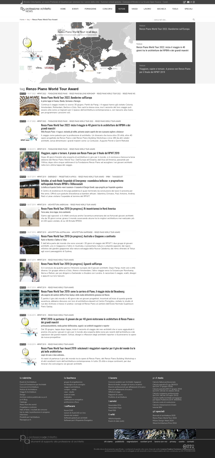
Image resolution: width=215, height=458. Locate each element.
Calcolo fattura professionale (164, 382)
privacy (173, 441)
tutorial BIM (157, 407)
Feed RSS (112, 410)
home (63, 9)
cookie (181, 441)
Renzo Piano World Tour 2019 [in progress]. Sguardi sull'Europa (71, 264)
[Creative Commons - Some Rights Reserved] (107, 446)
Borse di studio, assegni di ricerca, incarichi (125, 384)
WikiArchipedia (114, 418)
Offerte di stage (114, 392)
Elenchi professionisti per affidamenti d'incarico (127, 387)
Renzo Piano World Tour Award (135, 94)
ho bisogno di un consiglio (74, 384)
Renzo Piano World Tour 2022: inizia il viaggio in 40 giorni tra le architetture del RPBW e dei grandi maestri (162, 49)
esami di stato (69, 394)
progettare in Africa (67, 177)
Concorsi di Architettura (29, 387)
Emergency (52, 177)
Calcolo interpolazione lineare (164, 405)
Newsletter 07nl (114, 405)
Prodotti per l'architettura (29, 417)
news (29, 11)
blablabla (68, 397)
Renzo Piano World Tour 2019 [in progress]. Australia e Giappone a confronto (78, 236)
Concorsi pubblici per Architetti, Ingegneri (124, 382)
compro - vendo (70, 389)
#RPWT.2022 (41, 94)
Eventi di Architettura (28, 382)
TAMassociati (117, 177)
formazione (90, 9)
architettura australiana (59, 232)
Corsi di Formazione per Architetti (33, 384)
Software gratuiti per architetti (75, 418)
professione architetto (36, 9)
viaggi (134, 9)
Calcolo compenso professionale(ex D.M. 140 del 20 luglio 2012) (166, 394)
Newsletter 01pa (114, 408)
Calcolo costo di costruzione (164, 402)
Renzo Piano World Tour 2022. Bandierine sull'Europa (164, 29)
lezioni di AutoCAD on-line (75, 413)
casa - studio (69, 392)
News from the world (28, 404)
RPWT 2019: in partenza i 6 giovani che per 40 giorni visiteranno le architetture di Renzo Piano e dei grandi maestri (87, 320)
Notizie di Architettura (28, 389)
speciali (188, 9)
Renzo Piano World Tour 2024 (165, 418)
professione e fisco (71, 402)
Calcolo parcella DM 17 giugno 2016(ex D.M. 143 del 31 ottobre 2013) (167, 390)
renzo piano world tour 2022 (109, 94)
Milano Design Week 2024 (163, 420)
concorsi (107, 9)
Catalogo (23, 402)
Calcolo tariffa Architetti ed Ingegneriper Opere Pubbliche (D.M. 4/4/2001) (167, 399)
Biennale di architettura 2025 (164, 415)
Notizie (142, 25)
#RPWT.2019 (41, 149)
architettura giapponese (82, 232)
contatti (190, 441)
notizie (121, 9)
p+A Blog (23, 399)
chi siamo (108, 441)
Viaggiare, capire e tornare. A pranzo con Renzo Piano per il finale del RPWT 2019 (164, 70)
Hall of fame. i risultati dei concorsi (33, 409)
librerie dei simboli (71, 415)
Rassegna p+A (25, 420)
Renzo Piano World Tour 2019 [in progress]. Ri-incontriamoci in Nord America (78, 208)
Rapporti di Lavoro (115, 394)
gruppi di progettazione (73, 382)
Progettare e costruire (28, 407)
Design (22, 394)
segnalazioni (132, 441)
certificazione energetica (73, 399)
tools (175, 9)
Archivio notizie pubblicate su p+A (33, 397)
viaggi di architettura (72, 387)
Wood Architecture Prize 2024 (165, 423)
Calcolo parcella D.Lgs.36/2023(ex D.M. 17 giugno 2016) (165, 385)
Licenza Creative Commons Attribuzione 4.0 (177, 449)
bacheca (161, 9)
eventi (75, 9)
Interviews (24, 414)
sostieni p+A (146, 441)
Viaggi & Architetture (28, 392)
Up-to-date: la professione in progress (35, 412)
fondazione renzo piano (57, 94)
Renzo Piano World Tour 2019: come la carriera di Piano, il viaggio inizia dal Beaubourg (82, 291)
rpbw (108, 177)
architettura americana (58, 205)
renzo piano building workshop (82, 94)
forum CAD (68, 410)
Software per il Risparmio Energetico (78, 420)
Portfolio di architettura (117, 397)
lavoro (147, 9)
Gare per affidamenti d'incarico (120, 389)
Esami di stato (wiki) (116, 421)
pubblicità (119, 441)
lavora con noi (160, 441)
